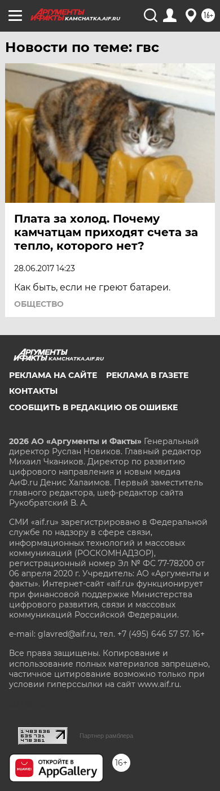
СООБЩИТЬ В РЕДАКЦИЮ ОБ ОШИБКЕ (93, 407)
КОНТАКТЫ (33, 391)
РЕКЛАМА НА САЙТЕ (53, 375)
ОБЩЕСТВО (39, 304)
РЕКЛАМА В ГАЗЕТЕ (147, 375)
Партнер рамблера (106, 735)
